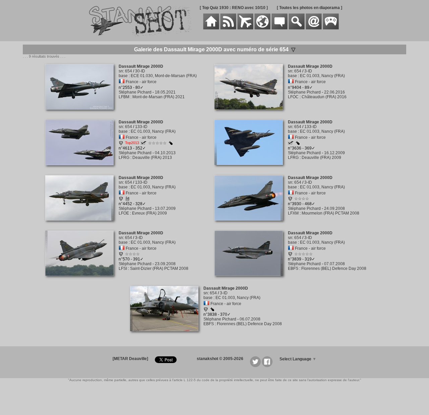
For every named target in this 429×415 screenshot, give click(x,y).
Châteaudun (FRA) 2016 (324, 97)
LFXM (293, 213)
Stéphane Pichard (135, 92)
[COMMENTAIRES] (279, 28)
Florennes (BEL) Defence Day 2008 (333, 268)
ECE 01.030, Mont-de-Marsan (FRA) (164, 75)
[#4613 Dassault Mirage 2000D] (82, 169)
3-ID (308, 71)
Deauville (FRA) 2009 (321, 157)
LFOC (293, 97)
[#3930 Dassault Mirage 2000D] (251, 224)
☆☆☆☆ (301, 198)
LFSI (123, 268)
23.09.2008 (165, 263)
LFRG (124, 157)
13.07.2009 (165, 208)
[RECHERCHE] (297, 28)
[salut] (127, 199)
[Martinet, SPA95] (121, 144)
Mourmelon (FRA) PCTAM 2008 (330, 213)
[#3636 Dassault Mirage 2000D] (251, 168)
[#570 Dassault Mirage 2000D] (82, 279)
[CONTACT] (314, 28)
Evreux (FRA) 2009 (149, 213)
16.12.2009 (334, 153)
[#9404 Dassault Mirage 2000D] (251, 113)
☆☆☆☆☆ (157, 143)
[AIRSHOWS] (262, 28)
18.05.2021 (165, 92)
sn (121, 71)
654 (128, 71)
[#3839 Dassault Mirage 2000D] (251, 279)
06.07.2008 (250, 319)
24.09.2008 (334, 208)
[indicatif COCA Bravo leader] (291, 143)
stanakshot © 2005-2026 (220, 358)
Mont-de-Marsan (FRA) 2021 (158, 97)
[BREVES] (228, 28)
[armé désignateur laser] (170, 143)
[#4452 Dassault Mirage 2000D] (82, 224)
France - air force (141, 81)
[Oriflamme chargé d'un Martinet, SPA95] (290, 199)
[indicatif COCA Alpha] (143, 143)
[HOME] (211, 28)
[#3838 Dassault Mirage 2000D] (166, 335)
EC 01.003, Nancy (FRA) (322, 75)
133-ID (141, 126)
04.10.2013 (165, 153)
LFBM (124, 97)
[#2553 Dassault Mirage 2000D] (82, 113)
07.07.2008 (334, 263)
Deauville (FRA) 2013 (152, 157)
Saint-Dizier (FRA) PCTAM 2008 (159, 268)
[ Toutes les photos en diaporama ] (309, 7)
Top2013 (132, 143)
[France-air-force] (122, 81)
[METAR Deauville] (130, 358)
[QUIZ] (331, 28)
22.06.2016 (334, 92)
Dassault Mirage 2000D (141, 66)
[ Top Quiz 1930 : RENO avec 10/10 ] (234, 7)
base (123, 75)
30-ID (140, 71)
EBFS (293, 268)
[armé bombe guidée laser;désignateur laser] (212, 310)
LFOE (124, 213)
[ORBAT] (245, 28)
